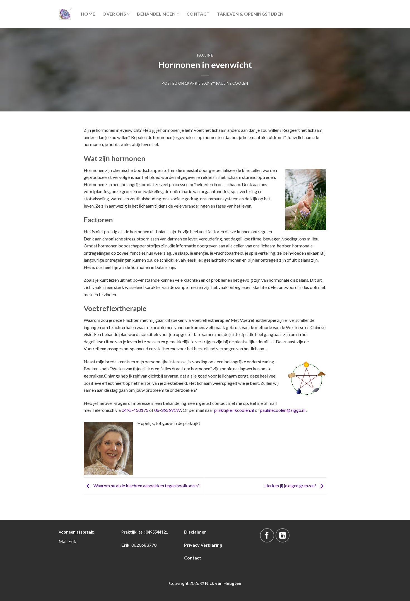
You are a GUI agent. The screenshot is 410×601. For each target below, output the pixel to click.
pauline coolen (232, 83)
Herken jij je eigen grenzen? (290, 485)
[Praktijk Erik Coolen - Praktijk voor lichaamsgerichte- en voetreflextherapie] (66, 14)
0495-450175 (135, 410)
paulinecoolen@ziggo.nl (282, 410)
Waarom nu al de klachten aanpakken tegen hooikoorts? (146, 485)
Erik (72, 541)
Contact (198, 13)
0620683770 (143, 545)
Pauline (205, 55)
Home (88, 13)
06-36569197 (167, 410)
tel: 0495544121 (153, 532)
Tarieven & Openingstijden (250, 13)
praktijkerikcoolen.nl (234, 410)
